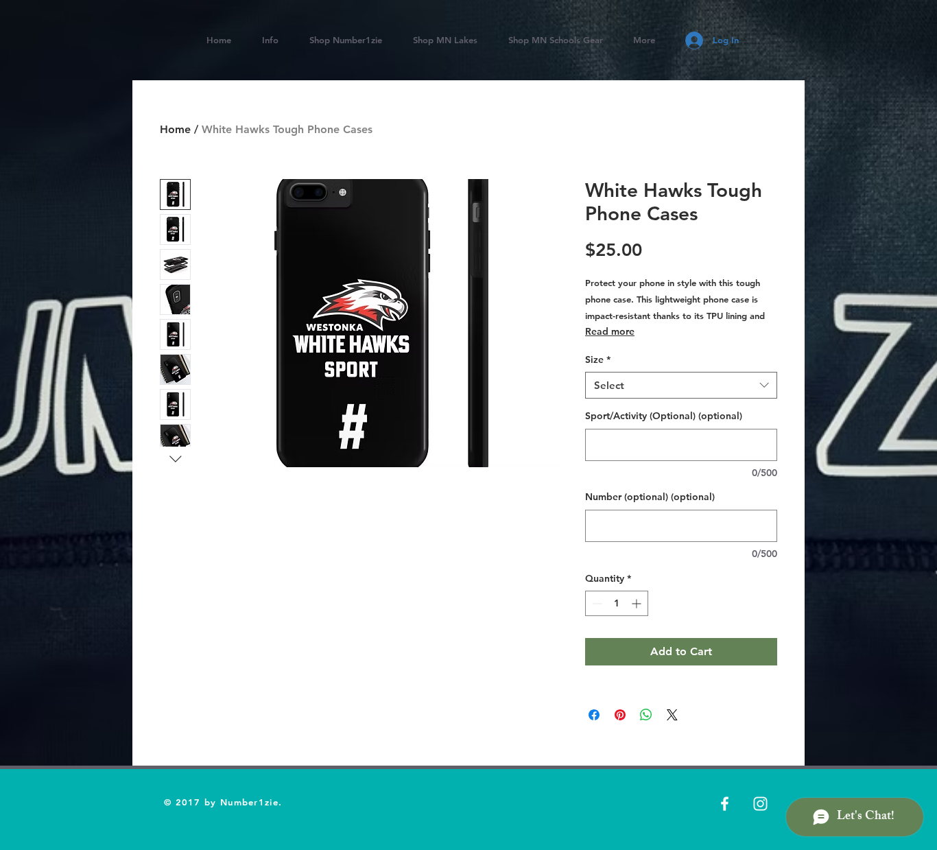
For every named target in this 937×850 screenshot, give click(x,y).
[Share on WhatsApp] (646, 715)
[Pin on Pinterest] (620, 715)
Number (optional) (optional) (650, 497)
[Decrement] (595, 603)
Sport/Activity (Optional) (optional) (663, 416)
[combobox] (681, 385)
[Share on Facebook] (594, 715)
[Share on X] (672, 715)
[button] (445, 40)
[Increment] (637, 603)
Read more (609, 331)
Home (175, 129)
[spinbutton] (616, 603)
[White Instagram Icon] (760, 803)
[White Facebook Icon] (724, 803)
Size (597, 359)
